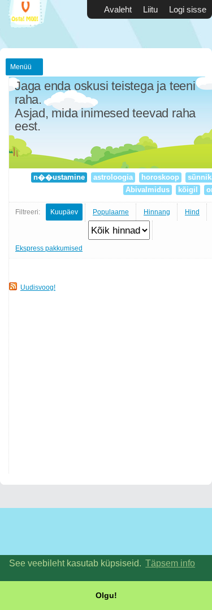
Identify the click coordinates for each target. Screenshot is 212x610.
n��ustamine (59, 177)
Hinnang (157, 212)
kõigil (188, 189)
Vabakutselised (34, 24)
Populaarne (111, 212)
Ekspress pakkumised (49, 248)
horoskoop (160, 177)
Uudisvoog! (37, 287)
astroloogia (113, 177)
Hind (192, 212)
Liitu (150, 9)
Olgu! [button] (106, 595)
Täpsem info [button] (170, 563)
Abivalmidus (147, 189)
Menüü (21, 67)
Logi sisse (187, 9)
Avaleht (118, 9)
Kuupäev (64, 212)
